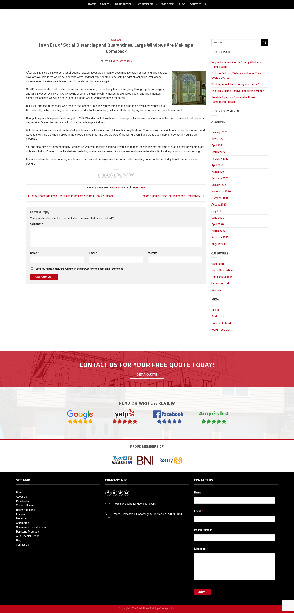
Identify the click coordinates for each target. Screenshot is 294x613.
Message (201, 548)
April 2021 (217, 165)
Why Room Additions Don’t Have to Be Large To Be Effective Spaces (72, 196)
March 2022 (218, 152)
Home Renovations (222, 270)
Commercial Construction (31, 527)
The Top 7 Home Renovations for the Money (237, 90)
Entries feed (218, 316)
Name (34, 253)
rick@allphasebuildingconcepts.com (134, 503)
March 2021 (218, 171)
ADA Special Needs (27, 536)
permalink (140, 187)
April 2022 (217, 145)
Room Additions (25, 509)
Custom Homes (25, 505)
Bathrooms (22, 518)
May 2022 (217, 139)
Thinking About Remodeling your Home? (235, 84)
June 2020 (217, 217)
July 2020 (217, 211)
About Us (21, 496)
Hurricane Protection (28, 531)
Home (92, 4)
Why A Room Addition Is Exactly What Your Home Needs (236, 64)
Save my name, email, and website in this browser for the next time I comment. (79, 268)
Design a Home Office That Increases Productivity (171, 196)
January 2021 (219, 184)
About (104, 4)
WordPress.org (220, 329)
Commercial (146, 4)
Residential (123, 4)
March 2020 (218, 230)
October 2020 (219, 198)
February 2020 (220, 237)
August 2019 (219, 244)
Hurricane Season (221, 277)
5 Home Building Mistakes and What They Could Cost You (236, 75)
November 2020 (221, 191)
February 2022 (220, 158)
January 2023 (219, 132)
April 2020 (217, 224)
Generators (218, 263)
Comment (36, 223)
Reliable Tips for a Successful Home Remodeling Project (233, 99)
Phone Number (203, 530)
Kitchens (21, 514)
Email (93, 253)
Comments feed (221, 323)
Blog (182, 4)
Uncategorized (220, 283)
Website (152, 253)
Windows (168, 4)
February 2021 (220, 178)
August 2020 (219, 204)
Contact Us (198, 4)
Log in (215, 310)
